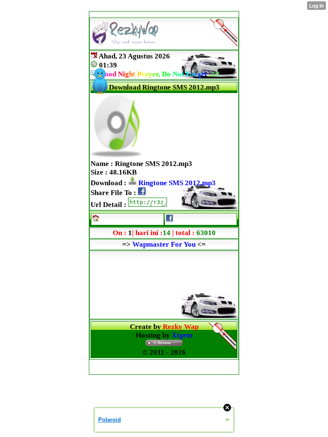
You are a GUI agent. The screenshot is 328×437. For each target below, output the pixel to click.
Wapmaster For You (164, 244)
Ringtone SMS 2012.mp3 (176, 183)
